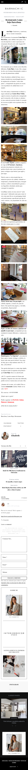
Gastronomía (7, 16)
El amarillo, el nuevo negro (14, 481)
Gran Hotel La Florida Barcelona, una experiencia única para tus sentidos (14, 722)
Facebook (15, 400)
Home (12, 16)
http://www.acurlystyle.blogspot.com (11, 516)
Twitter (21, 400)
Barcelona (4, 416)
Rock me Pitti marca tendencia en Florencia (14, 471)
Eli (8, 504)
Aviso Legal (5, 760)
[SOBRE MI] (14, 605)
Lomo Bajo (11, 416)
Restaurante (18, 416)
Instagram (11, 402)
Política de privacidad (14, 760)
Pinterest (3, 402)
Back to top (13, 766)
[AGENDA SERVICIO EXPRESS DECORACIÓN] (14, 666)
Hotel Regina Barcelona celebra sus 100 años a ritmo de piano (14, 488)
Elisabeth (15, 25)
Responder (6, 520)
